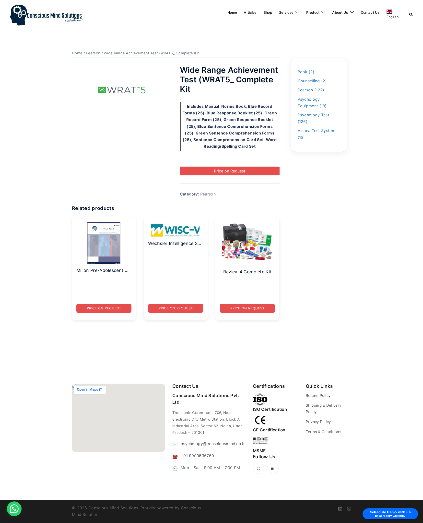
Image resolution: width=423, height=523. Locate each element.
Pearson (93, 53)
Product (312, 12)
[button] (14, 508)
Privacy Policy (318, 421)
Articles (250, 12)
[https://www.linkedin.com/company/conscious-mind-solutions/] (340, 507)
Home (232, 12)
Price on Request (229, 171)
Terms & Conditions (323, 431)
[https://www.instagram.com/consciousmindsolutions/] (349, 507)
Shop (268, 12)
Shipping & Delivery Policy (323, 408)
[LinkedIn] (272, 468)
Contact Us (370, 12)
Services (286, 12)
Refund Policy (318, 395)
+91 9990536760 (197, 455)
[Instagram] (258, 468)
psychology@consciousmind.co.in (213, 443)
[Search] (411, 15)
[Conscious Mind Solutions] (46, 15)
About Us (340, 12)
